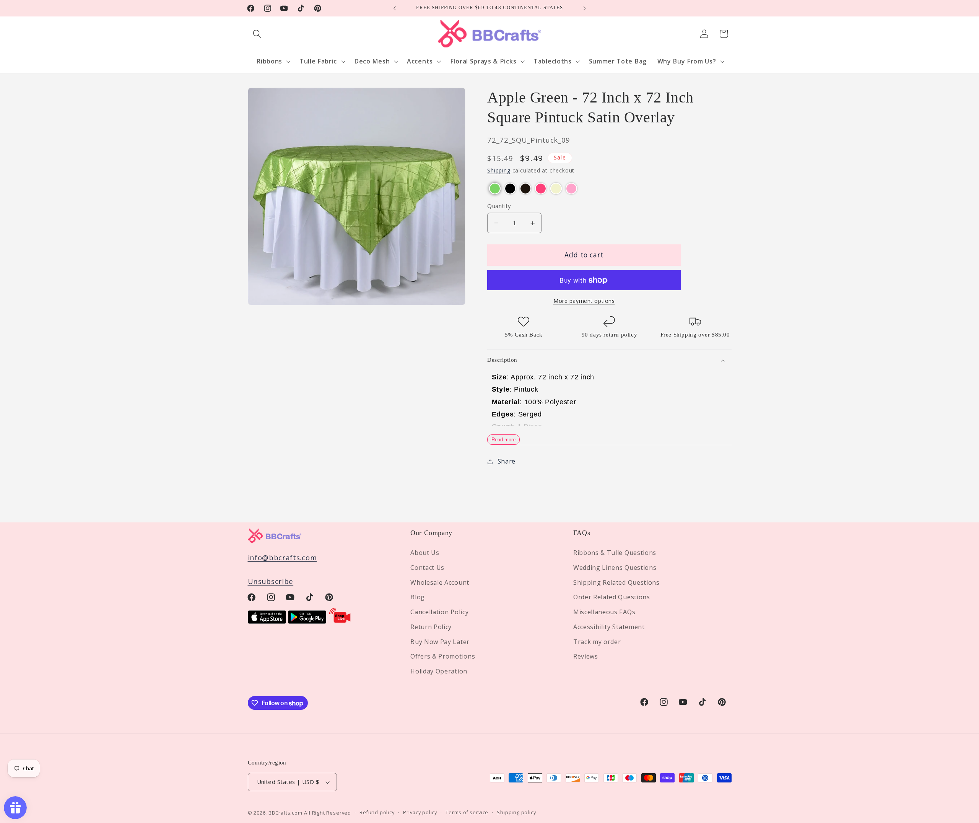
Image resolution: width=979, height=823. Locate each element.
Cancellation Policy (439, 612)
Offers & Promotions (442, 656)
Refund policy (376, 812)
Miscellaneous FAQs (604, 612)
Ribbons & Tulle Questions (614, 552)
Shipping (498, 170)
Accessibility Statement (609, 627)
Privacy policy (420, 812)
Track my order (597, 642)
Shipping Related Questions (616, 582)
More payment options (584, 301)
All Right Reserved (327, 812)
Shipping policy (516, 812)
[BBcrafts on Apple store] (267, 621)
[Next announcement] (584, 8)
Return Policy (431, 627)
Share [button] (507, 461)
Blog (417, 597)
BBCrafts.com (285, 812)
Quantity (499, 206)
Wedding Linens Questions (615, 567)
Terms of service (467, 812)
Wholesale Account (439, 582)
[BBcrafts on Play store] (307, 621)
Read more (503, 440)
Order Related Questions (611, 597)
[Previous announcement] (394, 8)
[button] (257, 34)
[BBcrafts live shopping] (340, 621)
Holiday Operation (438, 671)
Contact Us (427, 567)
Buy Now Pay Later (440, 642)
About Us (424, 552)
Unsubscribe (271, 581)
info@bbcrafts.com (282, 557)
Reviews (585, 656)
